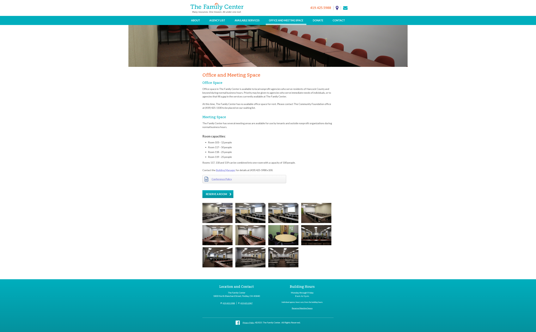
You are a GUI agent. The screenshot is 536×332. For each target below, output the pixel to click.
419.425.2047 (247, 303)
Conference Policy (222, 179)
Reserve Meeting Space (302, 308)
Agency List (217, 20)
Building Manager (225, 170)
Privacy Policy (248, 322)
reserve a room (216, 194)
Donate (318, 20)
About (195, 20)
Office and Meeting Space (286, 20)
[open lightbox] (217, 213)
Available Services (247, 20)
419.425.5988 (320, 8)
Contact (339, 20)
